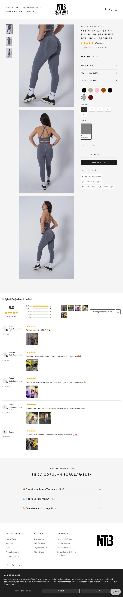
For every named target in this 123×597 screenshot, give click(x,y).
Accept (61, 591)
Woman (9, 7)
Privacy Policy (10, 584)
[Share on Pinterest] (95, 170)
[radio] (84, 90)
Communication (14, 11)
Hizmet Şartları (63, 543)
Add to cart (99, 155)
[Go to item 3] (9, 53)
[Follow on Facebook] (7, 565)
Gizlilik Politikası (64, 547)
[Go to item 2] (9, 41)
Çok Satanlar (39, 543)
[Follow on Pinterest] (19, 565)
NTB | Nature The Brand (93, 26)
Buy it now (99, 162)
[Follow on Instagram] (13, 565)
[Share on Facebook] (89, 170)
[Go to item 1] (9, 29)
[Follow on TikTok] (26, 565)
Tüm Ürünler (39, 552)
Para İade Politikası (65, 539)
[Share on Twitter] (92, 170)
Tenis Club (29, 11)
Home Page (11, 539)
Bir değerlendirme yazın (102, 312)
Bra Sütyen (39, 539)
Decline (99, 591)
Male (18, 7)
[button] (89, 56)
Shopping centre (32, 7)
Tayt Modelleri (40, 547)
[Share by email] (99, 170)
